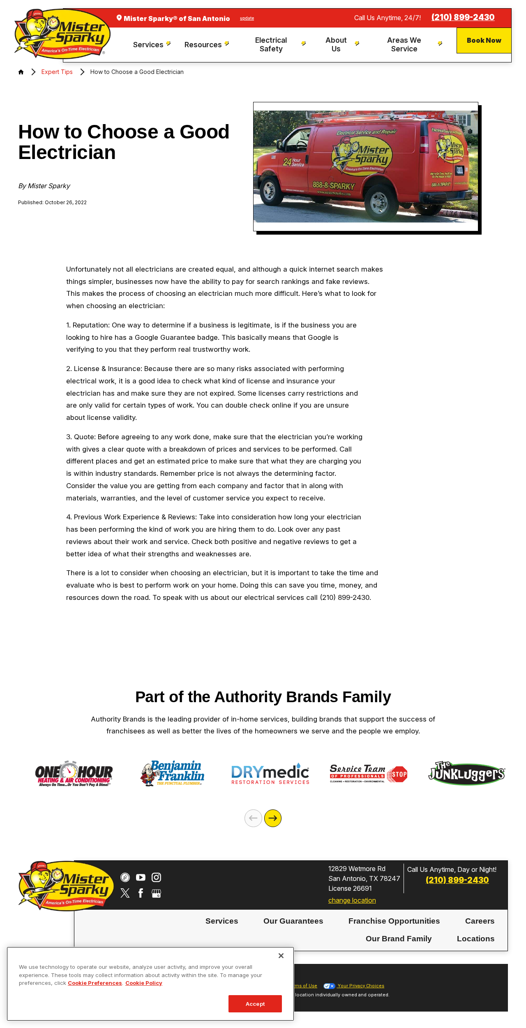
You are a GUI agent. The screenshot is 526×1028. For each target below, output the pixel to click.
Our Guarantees (293, 920)
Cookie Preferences (95, 983)
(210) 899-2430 (463, 17)
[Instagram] (156, 877)
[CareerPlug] (125, 877)
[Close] (281, 956)
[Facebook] (140, 893)
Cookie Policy (143, 983)
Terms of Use (302, 986)
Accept (255, 1003)
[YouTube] (140, 877)
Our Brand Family (399, 938)
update (247, 18)
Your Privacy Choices (360, 986)
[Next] (273, 818)
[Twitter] (125, 893)
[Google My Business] (156, 893)
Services (221, 920)
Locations (476, 938)
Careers (480, 920)
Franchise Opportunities (394, 920)
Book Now (484, 40)
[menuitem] (153, 45)
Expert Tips (57, 71)
